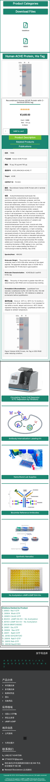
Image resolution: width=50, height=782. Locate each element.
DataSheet (25, 30)
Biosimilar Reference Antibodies (25, 512)
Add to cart (18, 131)
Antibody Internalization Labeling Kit (25, 438)
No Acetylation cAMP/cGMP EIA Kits (25, 595)
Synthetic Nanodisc (25, 556)
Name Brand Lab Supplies (25, 477)
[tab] (25, 137)
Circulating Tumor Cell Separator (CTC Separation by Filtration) (25, 398)
